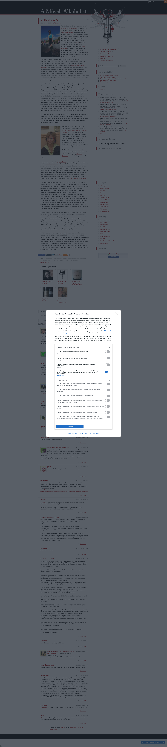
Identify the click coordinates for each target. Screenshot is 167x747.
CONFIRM (69, 426)
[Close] (117, 314)
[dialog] (83, 373)
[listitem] (83, 347)
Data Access (83, 433)
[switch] (107, 351)
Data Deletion (72, 433)
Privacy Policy (94, 433)
